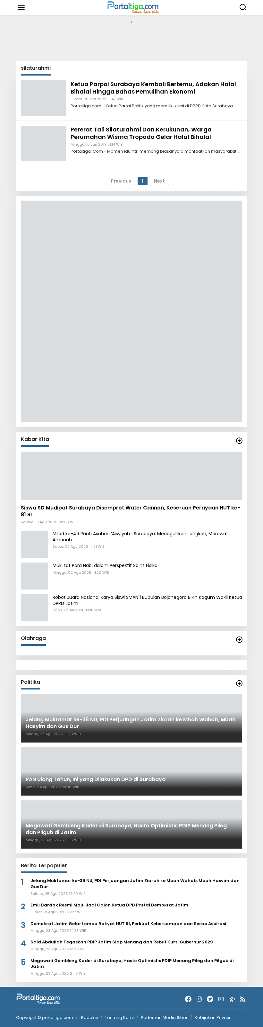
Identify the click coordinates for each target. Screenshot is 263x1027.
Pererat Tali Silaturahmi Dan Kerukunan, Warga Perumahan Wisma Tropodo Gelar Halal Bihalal (141, 133)
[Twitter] (210, 999)
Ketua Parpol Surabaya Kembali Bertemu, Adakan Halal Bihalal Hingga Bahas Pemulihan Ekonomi (153, 87)
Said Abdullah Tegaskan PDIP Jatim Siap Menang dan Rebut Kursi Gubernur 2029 (121, 942)
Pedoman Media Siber (164, 1017)
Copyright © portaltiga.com (44, 1018)
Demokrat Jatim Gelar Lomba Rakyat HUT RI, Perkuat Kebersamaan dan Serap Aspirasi (128, 924)
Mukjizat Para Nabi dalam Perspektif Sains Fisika (105, 565)
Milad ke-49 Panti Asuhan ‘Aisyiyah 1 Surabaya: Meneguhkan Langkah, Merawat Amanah (140, 536)
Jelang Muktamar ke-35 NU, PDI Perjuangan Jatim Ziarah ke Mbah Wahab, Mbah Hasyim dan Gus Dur (135, 883)
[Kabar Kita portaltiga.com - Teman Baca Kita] (239, 441)
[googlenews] (232, 999)
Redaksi (89, 1017)
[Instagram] (199, 999)
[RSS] (243, 999)
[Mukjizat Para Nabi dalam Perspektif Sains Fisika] (34, 575)
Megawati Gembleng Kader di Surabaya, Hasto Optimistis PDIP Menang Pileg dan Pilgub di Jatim (132, 963)
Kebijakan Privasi (212, 1017)
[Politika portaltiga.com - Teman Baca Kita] (239, 683)
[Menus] (21, 7)
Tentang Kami (119, 1017)
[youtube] (221, 999)
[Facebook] (188, 999)
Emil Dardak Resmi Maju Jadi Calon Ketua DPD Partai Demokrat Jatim (109, 905)
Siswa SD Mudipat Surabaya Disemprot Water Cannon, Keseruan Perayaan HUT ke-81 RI (130, 511)
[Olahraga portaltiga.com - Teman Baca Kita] (239, 640)
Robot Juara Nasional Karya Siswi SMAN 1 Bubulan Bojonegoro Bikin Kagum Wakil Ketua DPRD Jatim (147, 600)
